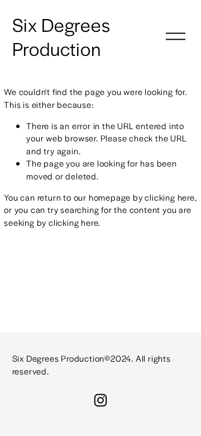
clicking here (169, 197)
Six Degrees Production (61, 36)
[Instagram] (100, 400)
